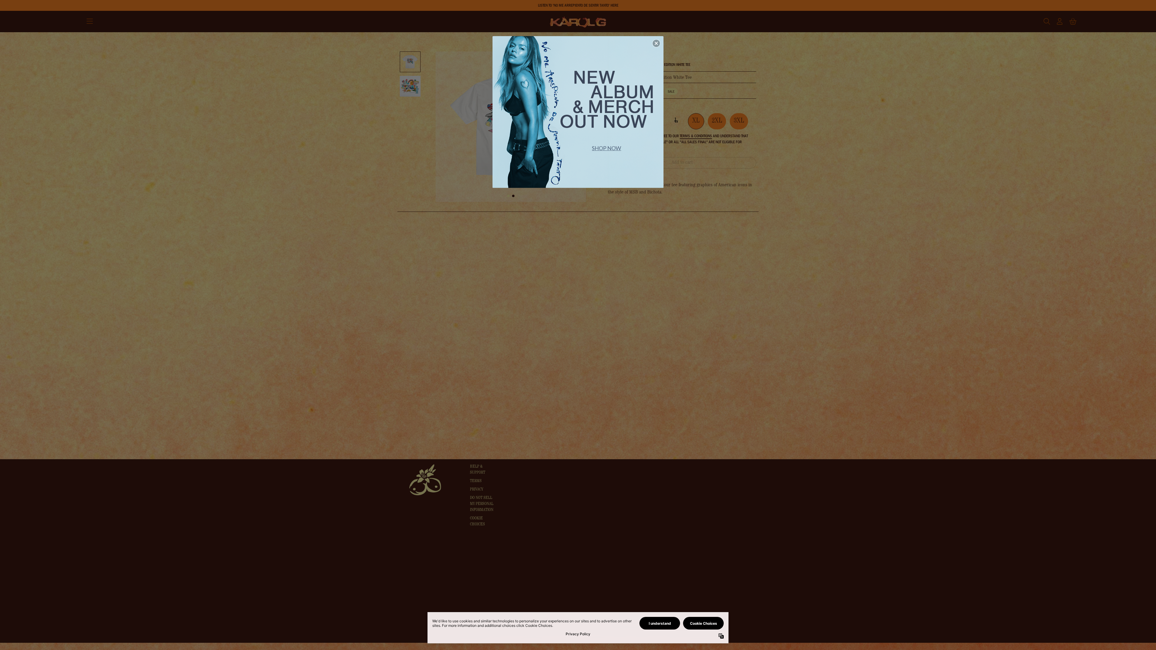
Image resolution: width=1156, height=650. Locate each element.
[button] (656, 43)
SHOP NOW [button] (606, 148)
